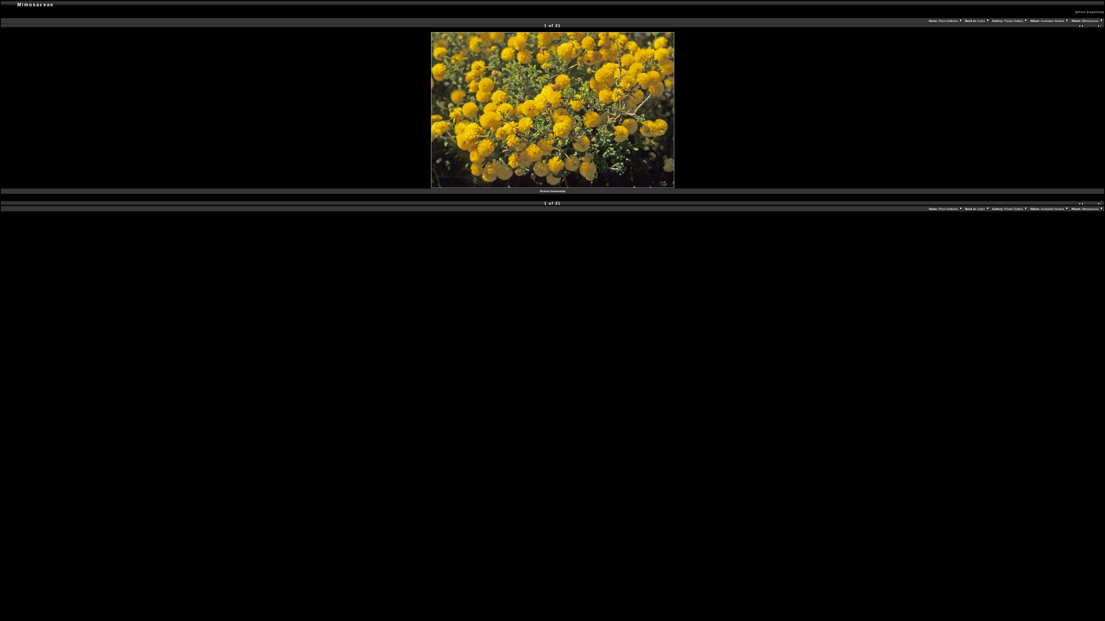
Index (982, 20)
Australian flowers (1053, 20)
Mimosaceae (1091, 20)
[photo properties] (1089, 12)
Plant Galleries (949, 20)
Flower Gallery (1014, 20)
